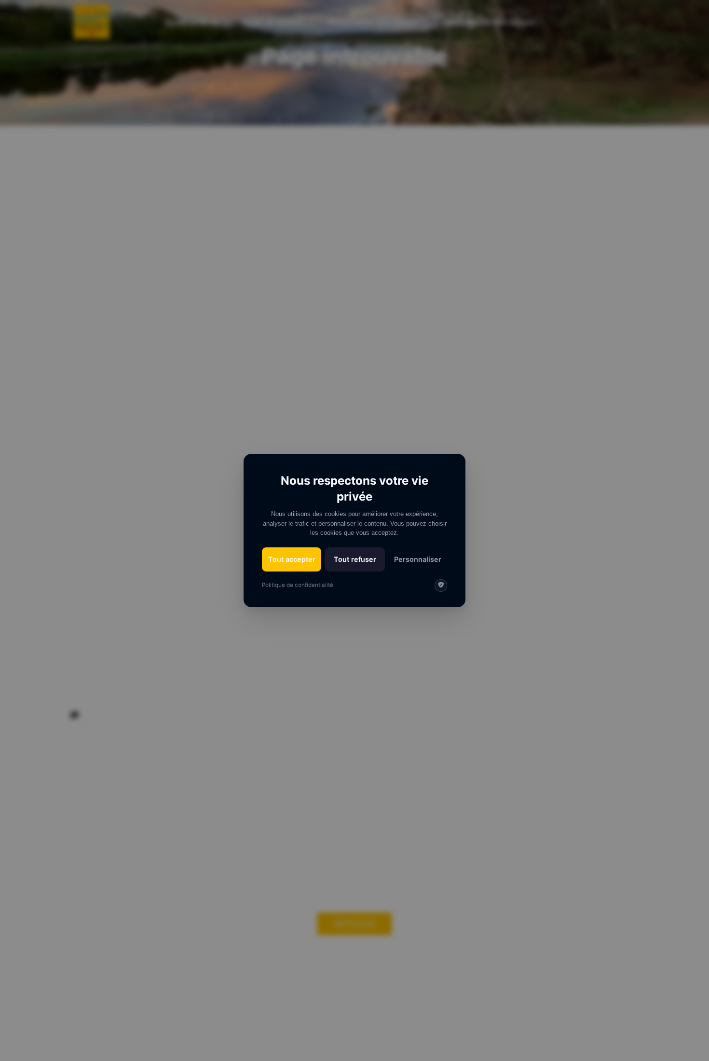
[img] (441, 585)
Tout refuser (355, 559)
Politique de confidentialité (297, 585)
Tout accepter (291, 559)
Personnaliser (417, 559)
